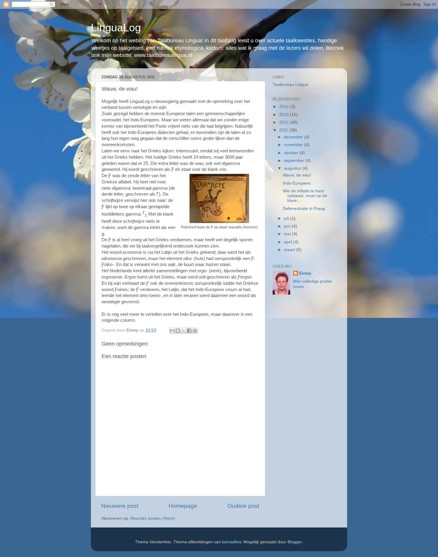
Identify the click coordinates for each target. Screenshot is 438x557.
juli (287, 218)
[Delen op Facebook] (189, 331)
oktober (291, 153)
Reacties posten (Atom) (153, 518)
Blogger (295, 542)
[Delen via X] (184, 331)
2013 (284, 114)
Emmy (305, 273)
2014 (284, 106)
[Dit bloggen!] (178, 331)
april (288, 242)
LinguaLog (116, 27)
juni (288, 226)
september (294, 160)
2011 (284, 130)
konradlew (231, 542)
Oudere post (243, 506)
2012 (284, 122)
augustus (293, 168)
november (294, 145)
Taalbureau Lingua (290, 84)
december (294, 137)
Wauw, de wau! (297, 175)
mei (288, 234)
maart (290, 249)
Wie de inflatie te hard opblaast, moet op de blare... (305, 196)
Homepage (183, 506)
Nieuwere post (119, 506)
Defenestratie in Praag (304, 208)
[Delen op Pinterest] (195, 331)
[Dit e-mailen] (172, 331)
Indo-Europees (297, 183)
